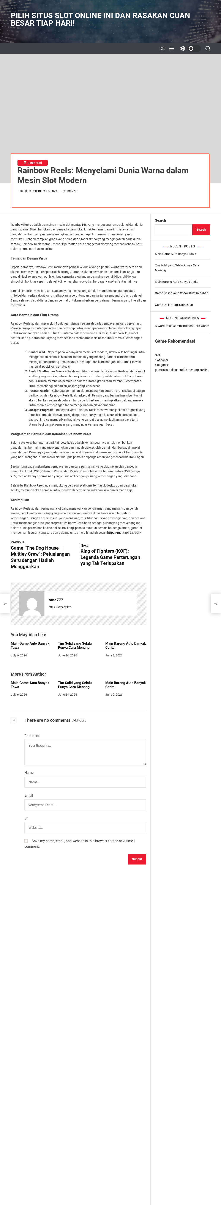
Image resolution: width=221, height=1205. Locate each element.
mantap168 (79, 224)
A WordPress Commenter (172, 326)
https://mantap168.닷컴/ (124, 532)
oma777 (71, 191)
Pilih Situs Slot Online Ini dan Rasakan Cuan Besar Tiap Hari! (100, 19)
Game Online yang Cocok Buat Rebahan (181, 293)
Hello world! (201, 326)
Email (28, 795)
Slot (157, 355)
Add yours (79, 720)
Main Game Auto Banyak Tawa (175, 254)
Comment (31, 736)
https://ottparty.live (60, 607)
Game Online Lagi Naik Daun (174, 304)
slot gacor (161, 360)
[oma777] (31, 603)
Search (160, 220)
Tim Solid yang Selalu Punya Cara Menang (75, 645)
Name (28, 773)
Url (26, 818)
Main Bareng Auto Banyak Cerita (177, 281)
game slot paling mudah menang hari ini (181, 370)
